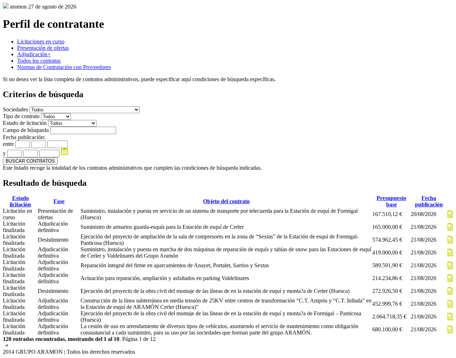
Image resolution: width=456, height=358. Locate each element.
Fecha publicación (429, 201)
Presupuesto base (391, 201)
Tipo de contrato (22, 116)
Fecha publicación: (24, 137)
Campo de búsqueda (26, 130)
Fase (58, 201)
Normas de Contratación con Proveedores (64, 67)
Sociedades (16, 109)
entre (8, 144)
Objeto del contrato (226, 201)
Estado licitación (20, 201)
